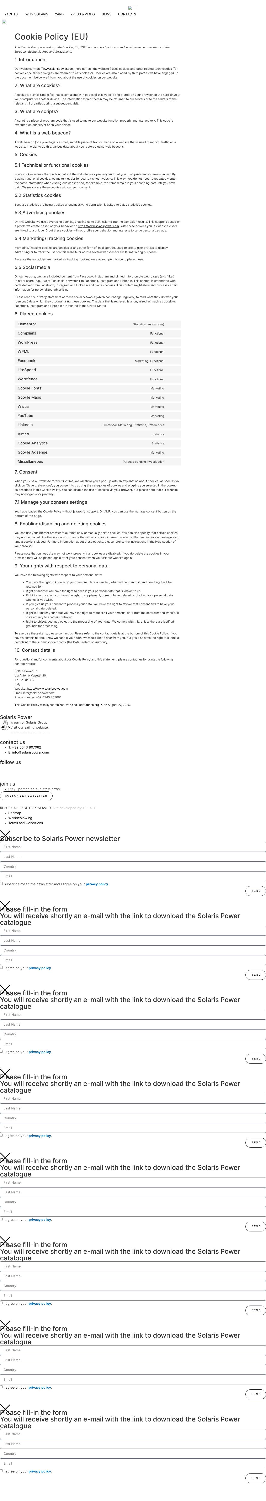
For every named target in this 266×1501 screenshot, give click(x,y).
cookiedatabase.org (85, 704)
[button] (26, 21)
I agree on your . (28, 968)
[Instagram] (5, 770)
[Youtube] (205, 770)
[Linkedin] (138, 770)
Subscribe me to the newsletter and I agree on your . (56, 884)
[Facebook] (71, 770)
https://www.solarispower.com (53, 68)
